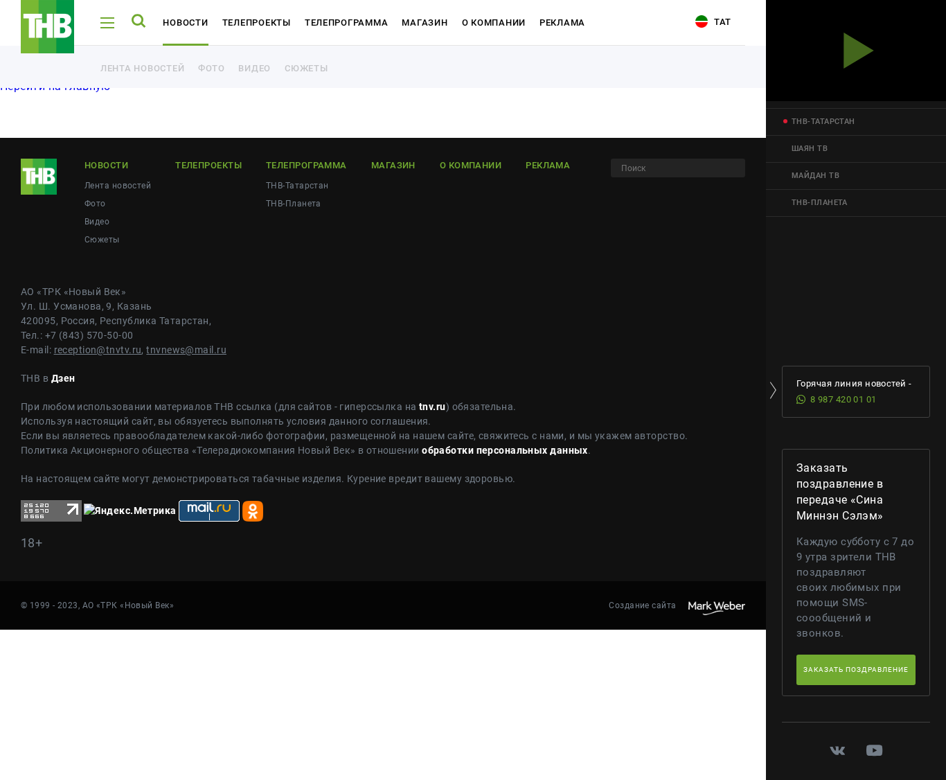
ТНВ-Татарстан (297, 185)
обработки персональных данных (505, 450)
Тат (721, 22)
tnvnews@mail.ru (186, 349)
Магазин (424, 22)
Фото (211, 68)
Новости (185, 22)
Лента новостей (142, 68)
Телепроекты (256, 22)
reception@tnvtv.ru (98, 349)
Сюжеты (306, 68)
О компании (494, 22)
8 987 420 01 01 (843, 399)
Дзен (63, 378)
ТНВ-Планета (293, 204)
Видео (254, 68)
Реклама (562, 22)
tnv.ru (432, 406)
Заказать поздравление (856, 669)
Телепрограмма (347, 22)
